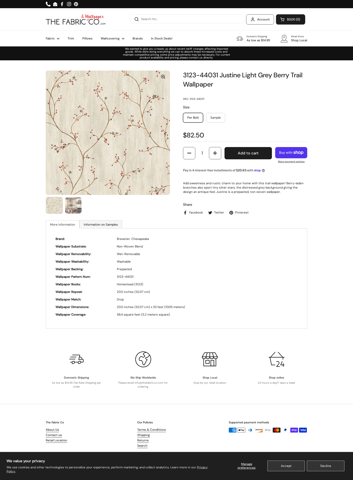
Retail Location (56, 440)
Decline (325, 466)
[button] (290, 19)
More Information (62, 225)
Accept (286, 466)
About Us (52, 430)
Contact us (54, 435)
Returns (143, 440)
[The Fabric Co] (75, 19)
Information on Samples (101, 225)
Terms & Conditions (151, 430)
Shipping (143, 435)
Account (263, 19)
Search (142, 446)
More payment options (291, 161)
